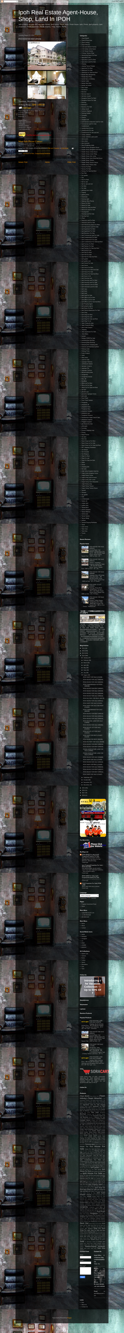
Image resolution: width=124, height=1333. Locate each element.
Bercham (84, 92)
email (82, 943)
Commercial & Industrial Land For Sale (92, 121)
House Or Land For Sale (88, 209)
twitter (83, 934)
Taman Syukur (85, 516)
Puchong (83, 428)
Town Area (84, 531)
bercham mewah (86, 96)
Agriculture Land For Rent (88, 59)
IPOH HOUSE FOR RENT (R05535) (93, 746)
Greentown (84, 197)
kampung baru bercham (88, 340)
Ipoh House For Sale (87, 272)
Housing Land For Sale (87, 214)
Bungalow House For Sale (88, 100)
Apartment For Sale (86, 70)
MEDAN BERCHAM (87, 372)
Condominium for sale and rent (90, 132)
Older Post (71, 162)
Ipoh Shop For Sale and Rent (89, 319)
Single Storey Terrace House (89, 488)
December (87, 785)
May (85, 667)
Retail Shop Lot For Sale (88, 443)
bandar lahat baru (86, 83)
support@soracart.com (87, 912)
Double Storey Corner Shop (89, 154)
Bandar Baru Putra (86, 76)
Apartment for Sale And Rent (89, 72)
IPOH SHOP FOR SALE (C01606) (92, 759)
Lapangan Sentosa (86, 370)
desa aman (84, 141)
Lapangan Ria (85, 368)
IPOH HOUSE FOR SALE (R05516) (93, 718)
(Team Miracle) (85, 44)
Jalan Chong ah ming (87, 323)
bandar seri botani (86, 85)
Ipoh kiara (84, 291)
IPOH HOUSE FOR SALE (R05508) (93, 693)
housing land (85, 211)
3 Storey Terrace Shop (87, 53)
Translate (93, 898)
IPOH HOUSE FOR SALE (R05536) (93, 767)
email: (96, 1291)
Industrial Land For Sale (88, 222)
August (86, 675)
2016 (83, 790)
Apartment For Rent (87, 68)
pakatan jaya (85, 391)
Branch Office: (96, 1270)
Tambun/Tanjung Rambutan (42, 153)
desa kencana (85, 143)
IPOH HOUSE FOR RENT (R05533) (93, 744)
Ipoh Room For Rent (28, 153)
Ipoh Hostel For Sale (87, 263)
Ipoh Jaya (84, 289)
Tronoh (83, 533)
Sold (82, 497)
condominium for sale (87, 130)
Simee (83, 464)
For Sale (83, 188)
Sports (83, 962)
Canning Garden (85, 113)
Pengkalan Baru (85, 409)
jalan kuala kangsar (86, 327)
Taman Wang (85, 518)
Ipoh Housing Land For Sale (89, 282)
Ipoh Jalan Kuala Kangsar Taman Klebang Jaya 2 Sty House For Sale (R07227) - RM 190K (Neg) (91, 859)
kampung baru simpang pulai (89, 344)
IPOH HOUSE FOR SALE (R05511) (93, 701)
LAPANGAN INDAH (87, 364)
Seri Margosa (85, 454)
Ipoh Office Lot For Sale (88, 299)
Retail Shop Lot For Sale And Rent (91, 445)
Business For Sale (86, 107)
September (87, 777)
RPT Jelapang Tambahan (88, 447)
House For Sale (85, 205)
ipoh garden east (86, 261)
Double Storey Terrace (87, 160)
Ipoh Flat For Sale (86, 254)
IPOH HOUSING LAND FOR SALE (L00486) (95, 1057)
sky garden (84, 494)
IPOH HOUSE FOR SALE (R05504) (93, 679)
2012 (83, 651)
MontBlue (84, 381)
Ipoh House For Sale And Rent (90, 274)
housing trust (85, 216)
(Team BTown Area (86, 40)
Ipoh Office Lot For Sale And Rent (90, 301)
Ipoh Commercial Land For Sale (90, 235)
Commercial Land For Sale (88, 124)
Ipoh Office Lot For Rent (88, 297)
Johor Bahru (84, 334)
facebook (84, 936)
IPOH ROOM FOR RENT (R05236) (93, 739)
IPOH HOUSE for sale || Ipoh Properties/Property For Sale (90, 855)
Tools (82, 968)
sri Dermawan (85, 499)
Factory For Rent (86, 166)
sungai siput (84, 503)
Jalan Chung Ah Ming (87, 325)
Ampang (83, 64)
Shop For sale (85, 458)
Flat (82, 177)
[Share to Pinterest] (27, 151)
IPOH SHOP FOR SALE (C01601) (92, 703)
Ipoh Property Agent (87, 304)
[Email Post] (72, 148)
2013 (83, 653)
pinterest (83, 947)
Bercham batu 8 (85, 94)
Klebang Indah (85, 349)
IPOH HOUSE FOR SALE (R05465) (93, 725)
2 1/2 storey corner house (88, 49)
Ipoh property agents (87, 306)
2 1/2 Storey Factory (87, 51)
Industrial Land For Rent (88, 220)
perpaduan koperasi (86, 419)
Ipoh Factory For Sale (87, 246)
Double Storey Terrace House (89, 162)
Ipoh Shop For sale (86, 317)
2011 (83, 648)
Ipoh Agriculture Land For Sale (89, 227)
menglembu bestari (86, 376)
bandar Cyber (85, 81)
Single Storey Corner (87, 475)
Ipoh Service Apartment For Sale (90, 310)
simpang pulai (85, 466)
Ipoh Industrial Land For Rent (89, 284)
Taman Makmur (85, 511)
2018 (83, 795)
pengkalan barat (85, 407)
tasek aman (84, 526)
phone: (96, 1282)
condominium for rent (87, 128)
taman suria (84, 514)
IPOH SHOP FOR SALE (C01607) (92, 774)
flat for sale (84, 182)
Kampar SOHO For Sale (88, 338)
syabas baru (84, 505)
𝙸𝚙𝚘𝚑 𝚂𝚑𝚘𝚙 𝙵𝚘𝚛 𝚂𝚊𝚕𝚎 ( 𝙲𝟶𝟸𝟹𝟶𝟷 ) (91, 879)
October (86, 780)
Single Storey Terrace (87, 486)
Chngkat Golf (85, 119)
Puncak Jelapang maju (87, 430)
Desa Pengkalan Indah (87, 145)
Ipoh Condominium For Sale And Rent (92, 241)
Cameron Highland (86, 111)
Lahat (83, 355)
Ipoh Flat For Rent (86, 252)
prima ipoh (84, 426)
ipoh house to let (86, 276)
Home (47, 162)
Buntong (83, 102)
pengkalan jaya (85, 413)
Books (83, 958)
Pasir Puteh (84, 398)
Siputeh (83, 490)
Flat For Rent (85, 179)
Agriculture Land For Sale (88, 62)
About (83, 925)
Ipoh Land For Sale (86, 295)
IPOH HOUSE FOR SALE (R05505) (93, 682)
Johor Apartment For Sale (88, 331)
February (86, 660)
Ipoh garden (84, 259)
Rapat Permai (85, 434)
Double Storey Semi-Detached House (91, 158)
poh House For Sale (87, 424)
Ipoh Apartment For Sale (88, 231)
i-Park (83, 218)
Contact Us (84, 1306)
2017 (83, 792)
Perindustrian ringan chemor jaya (90, 417)
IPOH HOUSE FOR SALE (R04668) (93, 757)
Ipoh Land (84, 293)
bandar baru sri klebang (88, 79)
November (87, 782)
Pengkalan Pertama (87, 415)
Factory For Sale (86, 169)
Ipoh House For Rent (87, 267)
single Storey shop (86, 484)
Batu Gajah (84, 87)
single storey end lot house (89, 477)
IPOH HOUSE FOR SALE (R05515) (93, 716)
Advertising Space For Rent (89, 55)
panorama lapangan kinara (88, 394)
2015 (83, 788)
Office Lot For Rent (86, 383)
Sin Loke (83, 469)
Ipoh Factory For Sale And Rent (90, 248)
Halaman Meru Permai (87, 201)
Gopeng (83, 192)
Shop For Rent (85, 456)
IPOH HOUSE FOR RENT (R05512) (93, 772)
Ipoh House (84, 265)
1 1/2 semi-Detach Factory (88, 47)
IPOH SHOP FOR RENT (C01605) (92, 764)
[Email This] (19, 151)
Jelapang (84, 329)
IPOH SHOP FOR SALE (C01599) (92, 677)
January (86, 657)
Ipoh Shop (84, 312)
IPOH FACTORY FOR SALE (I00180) (93, 742)
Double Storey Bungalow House (90, 147)
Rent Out (84, 439)
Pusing (83, 432)
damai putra (84, 139)
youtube (83, 945)
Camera (83, 956)
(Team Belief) (85, 38)
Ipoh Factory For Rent (87, 244)
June (85, 670)
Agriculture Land (86, 57)
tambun (83, 520)
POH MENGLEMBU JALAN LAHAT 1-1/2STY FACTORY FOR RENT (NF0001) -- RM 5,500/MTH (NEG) (92, 870)
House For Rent (85, 203)
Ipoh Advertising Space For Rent (90, 224)
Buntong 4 (84, 104)
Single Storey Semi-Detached (89, 481)
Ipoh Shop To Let (86, 321)
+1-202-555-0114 (86, 915)
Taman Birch (85, 507)
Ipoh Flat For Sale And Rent (89, 256)
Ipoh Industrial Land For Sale (89, 286)
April (85, 665)
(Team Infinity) (85, 42)
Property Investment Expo (88, 904)
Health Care (84, 953)
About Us (84, 1304)
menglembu (84, 374)
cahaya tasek (85, 109)
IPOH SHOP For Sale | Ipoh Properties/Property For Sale (90, 876)
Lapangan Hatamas (86, 362)
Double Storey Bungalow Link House (91, 149)
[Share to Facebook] (25, 151)
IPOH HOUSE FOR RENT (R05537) (93, 769)
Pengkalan (84, 402)
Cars (82, 966)
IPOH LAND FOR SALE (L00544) (90, 886)
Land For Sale (85, 359)
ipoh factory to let (86, 250)
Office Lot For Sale (86, 385)
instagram (84, 938)
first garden (84, 175)
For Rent (83, 186)
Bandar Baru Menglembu (88, 74)
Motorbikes (84, 964)
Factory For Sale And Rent (88, 171)
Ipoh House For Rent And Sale (90, 269)
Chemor (83, 117)
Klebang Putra (85, 351)
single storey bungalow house (89, 473)
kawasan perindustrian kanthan (90, 346)
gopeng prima (85, 194)
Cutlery (83, 960)
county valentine (86, 134)
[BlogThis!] (21, 151)
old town (83, 389)
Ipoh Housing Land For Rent (89, 280)
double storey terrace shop (88, 164)
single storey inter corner (88, 479)
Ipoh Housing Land (86, 278)
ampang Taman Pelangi (88, 66)
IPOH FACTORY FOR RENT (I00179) (93, 698)
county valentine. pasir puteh (89, 137)
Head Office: (98, 1255)
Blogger (69, 1318)
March (85, 662)
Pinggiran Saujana (86, 421)
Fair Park (84, 173)
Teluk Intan (84, 529)
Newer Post (22, 162)
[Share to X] (23, 151)
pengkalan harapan (86, 411)
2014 (83, 655)
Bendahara (84, 89)
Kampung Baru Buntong (88, 342)
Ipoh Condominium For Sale (89, 239)
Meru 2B (83, 379)
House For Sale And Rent (88, 207)
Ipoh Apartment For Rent (88, 229)
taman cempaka (85, 509)
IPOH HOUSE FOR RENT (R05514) (93, 713)
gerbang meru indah (87, 190)
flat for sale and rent (87, 184)
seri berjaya (84, 449)
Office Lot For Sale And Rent (89, 387)
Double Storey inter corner (88, 156)
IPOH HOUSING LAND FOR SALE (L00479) (95, 1021)
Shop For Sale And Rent (88, 460)
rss (82, 940)
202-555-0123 (85, 917)
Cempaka (84, 115)
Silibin (83, 462)
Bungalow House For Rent (88, 98)
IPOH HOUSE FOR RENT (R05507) (93, 688)
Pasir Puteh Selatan (87, 400)
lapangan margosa (86, 366)
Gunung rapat (85, 199)
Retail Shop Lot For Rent (88, 441)
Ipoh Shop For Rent (86, 314)
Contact (83, 928)
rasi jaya (83, 436)
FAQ (82, 1302)
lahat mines (84, 357)
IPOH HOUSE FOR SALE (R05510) (93, 696)
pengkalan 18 (85, 404)
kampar (83, 336)
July (85, 672)
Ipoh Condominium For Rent (89, 237)
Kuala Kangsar (85, 353)
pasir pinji (84, 396)
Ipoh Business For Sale (88, 233)
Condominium (85, 126)
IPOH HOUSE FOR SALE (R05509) (93, 691)
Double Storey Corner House (89, 152)
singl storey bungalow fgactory (90, 471)
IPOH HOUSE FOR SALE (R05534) (93, 762)
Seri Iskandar (85, 452)
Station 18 (84, 501)
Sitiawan (83, 492)
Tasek (83, 524)
